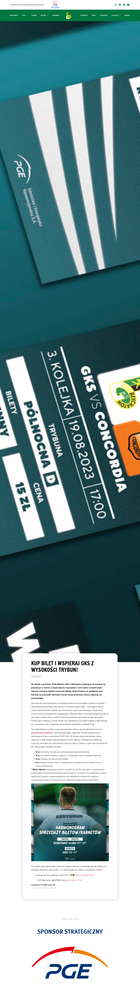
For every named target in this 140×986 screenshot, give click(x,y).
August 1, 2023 (75, 880)
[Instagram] (115, 4)
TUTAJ (99, 870)
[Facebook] (119, 4)
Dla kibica (115, 15)
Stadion (33, 15)
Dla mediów (103, 15)
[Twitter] (124, 4)
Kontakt (127, 15)
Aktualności (14, 15)
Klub (23, 15)
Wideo (94, 15)
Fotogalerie (84, 15)
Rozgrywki (55, 15)
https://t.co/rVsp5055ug (85, 875)
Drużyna (43, 15)
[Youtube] (128, 4)
